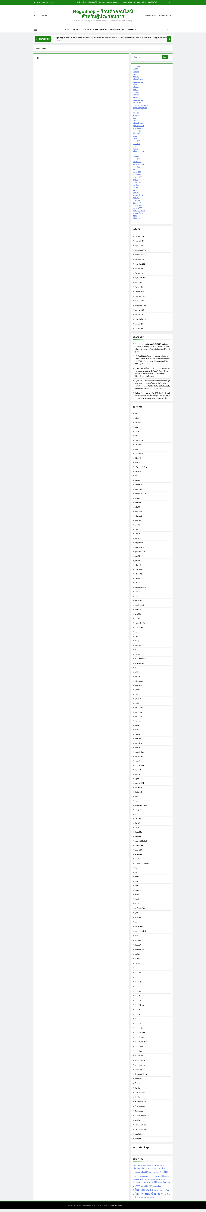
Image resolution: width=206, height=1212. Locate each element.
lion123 (137, 592)
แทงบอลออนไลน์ (140, 1125)
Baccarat (138, 471)
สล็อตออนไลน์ (138, 151)
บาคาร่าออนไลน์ (139, 205)
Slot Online (138, 819)
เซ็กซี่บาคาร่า (136, 1197)
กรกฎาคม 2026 (140, 241)
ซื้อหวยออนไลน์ (139, 211)
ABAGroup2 (139, 454)
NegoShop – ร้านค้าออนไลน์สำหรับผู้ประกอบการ (103, 14)
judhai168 (138, 583)
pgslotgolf (138, 717)
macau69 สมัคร (140, 623)
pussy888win (139, 761)
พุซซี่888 (137, 954)
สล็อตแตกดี (139, 1046)
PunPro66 (138, 730)
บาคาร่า (136, 95)
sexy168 (137, 801)
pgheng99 (137, 182)
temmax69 (138, 854)
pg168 (135, 69)
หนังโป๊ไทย (137, 102)
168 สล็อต (138, 414)
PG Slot (137, 654)
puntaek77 (138, 743)
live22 (135, 187)
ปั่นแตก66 (137, 203)
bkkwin (137, 480)
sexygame (138, 810)
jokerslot (136, 144)
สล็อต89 (137, 996)
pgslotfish (142, 1176)
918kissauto (139, 440)
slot (134, 120)
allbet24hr (138, 458)
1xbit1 (137, 431)
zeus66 (137, 899)
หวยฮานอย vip (140, 1065)
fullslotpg (137, 185)
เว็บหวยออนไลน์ (140, 1102)
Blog (67, 30)
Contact (75, 30)
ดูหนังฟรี (136, 169)
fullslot (137, 529)
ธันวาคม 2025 (139, 273)
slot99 (135, 74)
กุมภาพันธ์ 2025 (140, 319)
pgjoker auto (139, 681)
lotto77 (137, 619)
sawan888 (138, 788)
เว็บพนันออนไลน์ (140, 1093)
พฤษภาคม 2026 (140, 250)
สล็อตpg (137, 1014)
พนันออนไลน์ (139, 950)
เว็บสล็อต (138, 1097)
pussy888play (139, 757)
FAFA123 (138, 520)
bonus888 (138, 489)
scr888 (137, 797)
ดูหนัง (135, 190)
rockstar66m (139, 765)
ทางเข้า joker (138, 128)
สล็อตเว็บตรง (138, 79)
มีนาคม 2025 (139, 315)
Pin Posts (132, 30)
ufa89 (137, 877)
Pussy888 (138, 748)
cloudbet (138, 503)
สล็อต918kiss (139, 1005)
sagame (137, 774)
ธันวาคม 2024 (139, 329)
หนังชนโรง (137, 162)
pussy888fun (139, 752)
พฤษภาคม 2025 (140, 305)
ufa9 (136, 881)
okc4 (136, 636)
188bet (137, 418)
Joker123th (139, 574)
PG (136, 650)
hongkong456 (139, 547)
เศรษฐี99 (138, 1120)
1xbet (136, 427)
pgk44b (137, 690)
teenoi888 (138, 850)
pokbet (137, 725)
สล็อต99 (137, 1010)
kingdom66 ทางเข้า (141, 587)
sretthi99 (138, 836)
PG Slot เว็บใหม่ (140, 659)
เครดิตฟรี (167, 1194)
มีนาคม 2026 (139, 259)
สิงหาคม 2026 (139, 236)
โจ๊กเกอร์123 (138, 133)
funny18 (137, 534)
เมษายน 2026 (139, 255)
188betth (138, 422)
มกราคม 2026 (139, 269)
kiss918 (136, 115)
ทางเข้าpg (138, 917)
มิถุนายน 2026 (139, 246)
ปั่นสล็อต (138, 936)
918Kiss (137, 436)
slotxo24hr (138, 832)
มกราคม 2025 (139, 324)
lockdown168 (139, 605)
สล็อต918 (138, 1000)
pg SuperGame (140, 663)
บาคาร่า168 (137, 177)
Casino (137, 498)
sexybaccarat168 (141, 805)
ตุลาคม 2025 (139, 282)
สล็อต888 (137, 84)
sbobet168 (138, 792)
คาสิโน (137, 904)
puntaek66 (138, 739)
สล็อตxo (136, 149)
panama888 (139, 645)
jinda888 (138, 561)
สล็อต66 (136, 77)
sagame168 (139, 779)
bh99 (136, 476)
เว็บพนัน (137, 1088)
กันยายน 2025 (139, 287)
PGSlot (137, 694)
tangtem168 (139, 846)
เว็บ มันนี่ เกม (139, 1083)
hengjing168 (139, 543)
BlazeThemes (117, 1205)
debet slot (138, 511)
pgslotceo (138, 712)
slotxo (135, 97)
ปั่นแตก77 (138, 945)
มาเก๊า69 (138, 959)
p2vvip (137, 641)
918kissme (138, 445)
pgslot (135, 90)
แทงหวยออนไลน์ (140, 1129)
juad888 (137, 578)
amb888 (137, 462)
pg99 (136, 672)
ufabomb (138, 890)
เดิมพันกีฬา (138, 1079)
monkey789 (139, 628)
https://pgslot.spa (140, 108)
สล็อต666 (138, 982)
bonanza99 (138, 485)
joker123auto (139, 569)
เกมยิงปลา (138, 1070)
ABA (136, 449)
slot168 (137, 823)
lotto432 (138, 614)
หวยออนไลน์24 (140, 1060)
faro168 (137, 525)
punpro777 (137, 208)
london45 (138, 610)
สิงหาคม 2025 (139, 292)
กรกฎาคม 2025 (140, 296)
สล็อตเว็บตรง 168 (141, 1042)
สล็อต (135, 136)
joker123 (136, 66)
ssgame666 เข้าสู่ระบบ (142, 841)
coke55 (137, 507)
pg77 (136, 668)
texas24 (137, 859)
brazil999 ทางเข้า (141, 494)
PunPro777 (138, 734)
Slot (136, 814)
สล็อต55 (137, 977)
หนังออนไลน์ (138, 195)
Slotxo (137, 828)
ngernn (137, 632)
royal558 (138, 770)
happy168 (138, 538)
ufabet (137, 886)
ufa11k (137, 868)
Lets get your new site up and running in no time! (104, 30)
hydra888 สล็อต (140, 552)
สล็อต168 (136, 218)
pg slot (136, 113)
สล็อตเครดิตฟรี (140, 1033)
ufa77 (137, 872)
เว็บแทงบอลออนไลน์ (142, 1116)
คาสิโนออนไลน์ (140, 908)
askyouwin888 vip (141, 467)
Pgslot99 (138, 703)
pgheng (137, 677)
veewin (137, 895)
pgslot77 (136, 200)
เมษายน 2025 (139, 310)
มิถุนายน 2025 (139, 301)
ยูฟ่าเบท (137, 963)
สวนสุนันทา (138, 1051)
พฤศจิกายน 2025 (140, 278)
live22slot (138, 601)
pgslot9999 (138, 708)
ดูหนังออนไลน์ (138, 126)
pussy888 (137, 92)
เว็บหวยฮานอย (140, 1106)
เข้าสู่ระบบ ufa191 (141, 1074)
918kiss (136, 156)
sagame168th (138, 164)
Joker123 (138, 565)
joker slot (137, 131)
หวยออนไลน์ (138, 213)
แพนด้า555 (138, 1134)
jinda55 (136, 72)
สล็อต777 (138, 987)
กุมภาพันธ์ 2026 (140, 264)
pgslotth (137, 721)
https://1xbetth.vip (140, 105)
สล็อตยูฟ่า (138, 1023)
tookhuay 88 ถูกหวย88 (142, 863)
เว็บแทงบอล (139, 1111)
